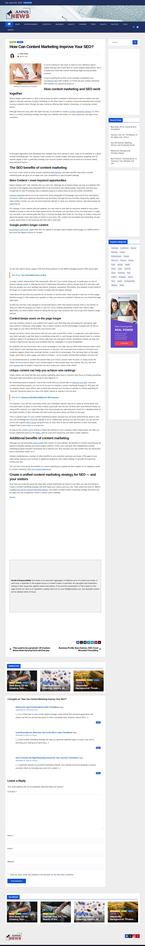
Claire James (24, 54)
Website (10, 862)
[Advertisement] (55, 135)
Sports (130, 277)
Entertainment (31, 24)
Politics (114, 24)
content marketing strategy (81, 111)
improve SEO (52, 81)
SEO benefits (56, 172)
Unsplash (34, 86)
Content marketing (17, 195)
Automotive (124, 248)
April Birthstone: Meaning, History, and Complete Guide (54, 688)
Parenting (121, 273)
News (17, 24)
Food (93, 24)
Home (113, 269)
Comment (12, 792)
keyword (28, 308)
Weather (114, 285)
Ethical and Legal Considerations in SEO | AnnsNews (37, 707)
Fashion (82, 24)
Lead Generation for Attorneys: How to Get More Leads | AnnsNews (44, 732)
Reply (98, 722)
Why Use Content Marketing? (39, 469)
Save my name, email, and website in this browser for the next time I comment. (42, 875)
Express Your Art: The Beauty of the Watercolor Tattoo (55, 919)
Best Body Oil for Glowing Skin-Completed (18, 688)
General (20, 42)
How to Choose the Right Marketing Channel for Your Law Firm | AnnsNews (47, 758)
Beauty (71, 24)
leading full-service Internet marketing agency (29, 490)
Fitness (130, 260)
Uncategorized (129, 281)
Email (10, 848)
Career (122, 252)
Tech (125, 24)
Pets (128, 273)
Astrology (114, 248)
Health (103, 24)
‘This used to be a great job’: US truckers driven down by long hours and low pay (31, 649)
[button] (134, 27)
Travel (119, 281)
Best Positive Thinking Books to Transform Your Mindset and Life (124, 161)
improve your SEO (79, 382)
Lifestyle (46, 24)
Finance (123, 260)
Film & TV (114, 260)
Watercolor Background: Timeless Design (88, 688)
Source (12, 497)
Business (60, 24)
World (11, 30)
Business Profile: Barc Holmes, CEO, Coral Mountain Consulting (78, 649)
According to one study (19, 230)
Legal (120, 269)
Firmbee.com (24, 86)
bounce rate (18, 365)
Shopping (122, 277)
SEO (78, 484)
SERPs (37, 433)
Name (10, 835)
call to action (31, 422)
